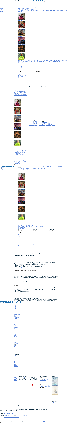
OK (0, 422)
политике (44, 421)
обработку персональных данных (22, 415)
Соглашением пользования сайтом (8, 413)
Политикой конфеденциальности (9, 415)
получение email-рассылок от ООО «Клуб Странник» (11, 417)
